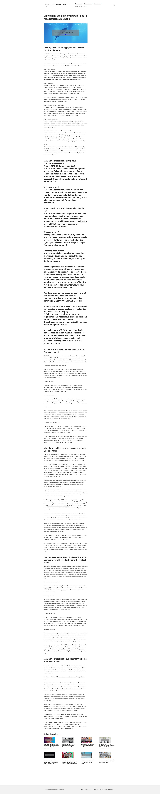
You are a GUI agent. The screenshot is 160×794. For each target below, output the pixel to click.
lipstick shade (54, 235)
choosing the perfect (58, 633)
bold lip (64, 589)
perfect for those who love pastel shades (71, 688)
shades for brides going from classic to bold (62, 529)
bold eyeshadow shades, (50, 414)
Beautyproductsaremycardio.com (57, 4)
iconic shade (83, 361)
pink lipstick (52, 357)
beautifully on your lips (50, 387)
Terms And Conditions (109, 789)
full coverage (70, 93)
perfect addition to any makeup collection (62, 333)
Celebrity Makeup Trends (80, 6)
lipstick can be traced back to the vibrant (71, 464)
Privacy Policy (88, 789)
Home (82, 789)
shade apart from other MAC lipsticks (66, 677)
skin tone (53, 123)
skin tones (53, 395)
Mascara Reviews (97, 3)
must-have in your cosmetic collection (77, 436)
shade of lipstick (78, 282)
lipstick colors (82, 543)
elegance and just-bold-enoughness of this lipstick (72, 517)
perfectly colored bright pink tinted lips (54, 150)
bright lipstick (47, 587)
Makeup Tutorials (78, 3)
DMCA (101, 789)
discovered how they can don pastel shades (58, 506)
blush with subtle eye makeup (54, 137)
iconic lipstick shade (78, 440)
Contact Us (95, 789)
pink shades (52, 684)
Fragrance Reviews (88, 3)
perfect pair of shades (64, 576)
